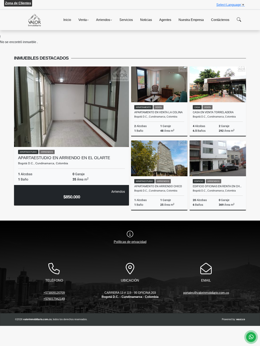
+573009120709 (54, 292)
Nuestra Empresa (191, 19)
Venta (82, 19)
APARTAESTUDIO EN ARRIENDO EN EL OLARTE (64, 158)
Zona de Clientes (18, 3)
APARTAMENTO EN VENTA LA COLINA (158, 112)
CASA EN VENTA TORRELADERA (213, 112)
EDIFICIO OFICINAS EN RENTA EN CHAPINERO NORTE (218, 186)
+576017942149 (54, 298)
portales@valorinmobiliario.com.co (206, 292)
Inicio (67, 19)
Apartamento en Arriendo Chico (158, 186)
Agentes (165, 19)
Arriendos (103, 19)
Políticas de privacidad (130, 242)
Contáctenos (220, 19)
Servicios (126, 19)
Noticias (146, 19)
